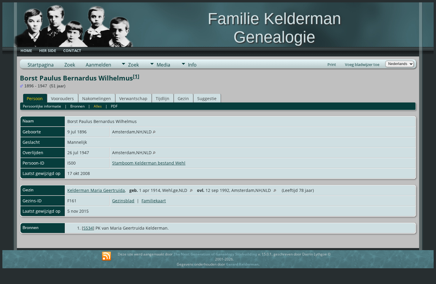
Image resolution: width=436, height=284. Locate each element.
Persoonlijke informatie (42, 106)
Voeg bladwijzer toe (362, 64)
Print (331, 64)
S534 (88, 228)
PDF (114, 106)
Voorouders (62, 98)
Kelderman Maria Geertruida (96, 190)
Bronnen (77, 106)
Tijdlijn (162, 98)
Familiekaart (153, 200)
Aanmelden (98, 64)
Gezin (183, 98)
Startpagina (41, 64)
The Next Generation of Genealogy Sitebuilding (215, 254)
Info (192, 64)
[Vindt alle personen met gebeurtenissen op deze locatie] (154, 132)
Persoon (35, 98)
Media (163, 64)
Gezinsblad (123, 200)
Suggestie (207, 98)
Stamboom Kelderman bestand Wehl (148, 163)
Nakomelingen (96, 98)
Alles (98, 106)
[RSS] (106, 256)
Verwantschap (133, 98)
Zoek (69, 64)
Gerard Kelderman (242, 264)
